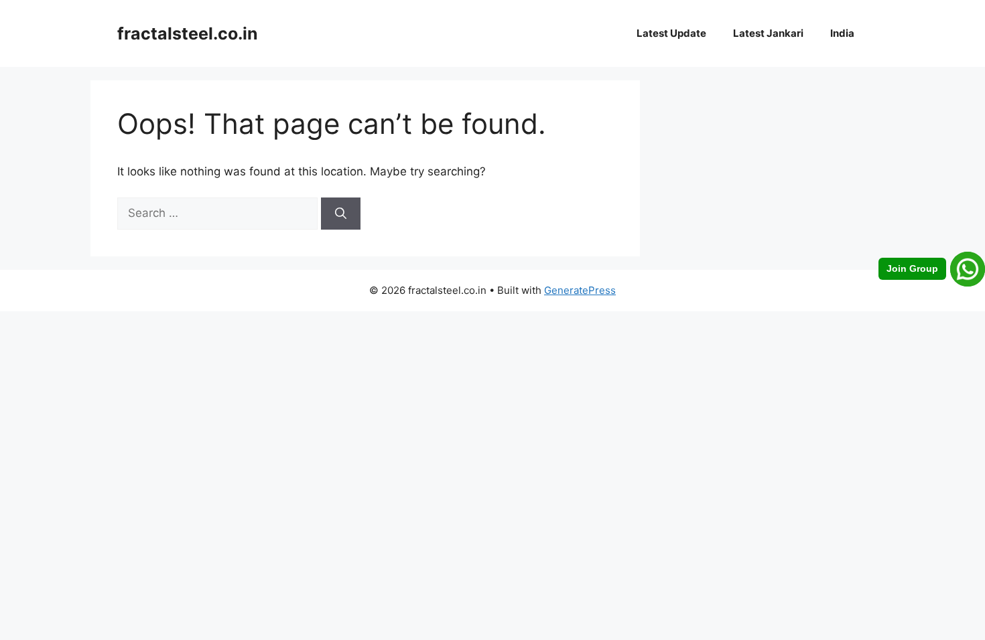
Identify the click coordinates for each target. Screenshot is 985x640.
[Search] (340, 213)
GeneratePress (580, 290)
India (842, 33)
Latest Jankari (768, 33)
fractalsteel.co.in (187, 33)
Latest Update (671, 33)
